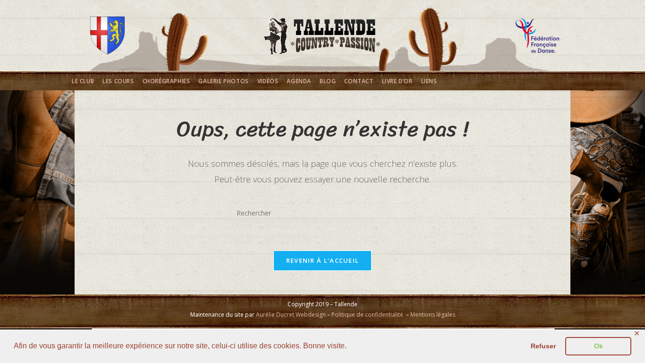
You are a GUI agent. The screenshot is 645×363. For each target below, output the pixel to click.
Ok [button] (598, 346)
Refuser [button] (543, 346)
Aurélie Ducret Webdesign (291, 315)
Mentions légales (432, 315)
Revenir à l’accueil (322, 260)
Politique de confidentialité (367, 315)
